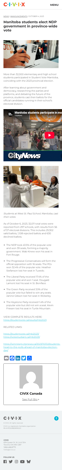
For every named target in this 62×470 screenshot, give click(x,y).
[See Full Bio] (38, 399)
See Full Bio (29, 399)
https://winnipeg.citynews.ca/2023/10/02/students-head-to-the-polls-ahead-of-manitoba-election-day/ (31, 347)
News (6, 16)
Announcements (18, 16)
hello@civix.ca (9, 450)
